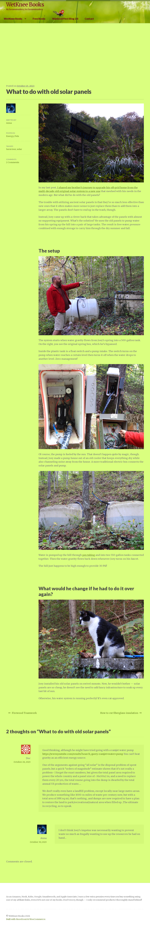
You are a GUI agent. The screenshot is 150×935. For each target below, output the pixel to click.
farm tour (11, 149)
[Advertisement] (75, 53)
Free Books (39, 18)
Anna (9, 123)
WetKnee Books (25, 4)
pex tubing (88, 555)
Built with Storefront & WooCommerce (25, 919)
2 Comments (12, 162)
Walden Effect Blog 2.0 (65, 18)
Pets (17, 136)
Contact (89, 18)
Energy (10, 136)
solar (19, 149)
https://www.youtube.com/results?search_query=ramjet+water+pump (82, 753)
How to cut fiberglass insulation (119, 713)
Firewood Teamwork (24, 713)
